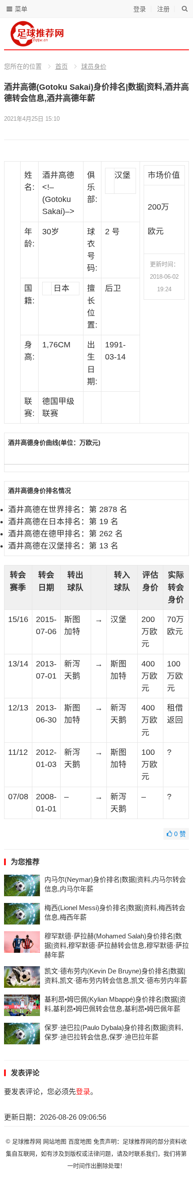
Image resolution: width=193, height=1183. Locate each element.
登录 (139, 9)
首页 (61, 66)
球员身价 (93, 66)
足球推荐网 (27, 1141)
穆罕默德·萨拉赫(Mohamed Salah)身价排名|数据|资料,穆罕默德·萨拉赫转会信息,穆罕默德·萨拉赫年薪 (116, 945)
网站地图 (54, 1141)
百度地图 (80, 1141)
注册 (163, 9)
